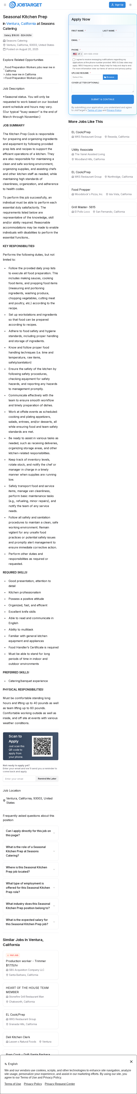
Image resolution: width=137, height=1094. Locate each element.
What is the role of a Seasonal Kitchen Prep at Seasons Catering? (26, 851)
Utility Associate (82, 149)
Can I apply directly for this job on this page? (28, 833)
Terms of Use (94, 110)
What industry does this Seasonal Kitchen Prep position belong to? (28, 906)
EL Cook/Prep (15, 1014)
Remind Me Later (47, 778)
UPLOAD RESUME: (94, 75)
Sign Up (119, 4)
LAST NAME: (109, 30)
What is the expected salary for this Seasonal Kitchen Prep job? (27, 922)
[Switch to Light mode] (130, 5)
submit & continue (102, 99)
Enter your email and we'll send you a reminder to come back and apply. (30, 768)
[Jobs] (25, 4)
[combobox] (77, 54)
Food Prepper (81, 189)
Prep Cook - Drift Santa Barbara (28, 1054)
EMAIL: (75, 40)
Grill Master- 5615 (83, 207)
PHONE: (76, 52)
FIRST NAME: (78, 30)
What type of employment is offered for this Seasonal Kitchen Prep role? (28, 888)
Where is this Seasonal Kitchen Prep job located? (26, 869)
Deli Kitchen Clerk (18, 1037)
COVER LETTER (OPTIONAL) (85, 82)
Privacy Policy (114, 110)
